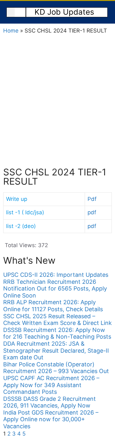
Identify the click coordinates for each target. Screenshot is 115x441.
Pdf (92, 199)
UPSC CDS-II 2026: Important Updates (55, 274)
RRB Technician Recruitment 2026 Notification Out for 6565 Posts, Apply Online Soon (55, 288)
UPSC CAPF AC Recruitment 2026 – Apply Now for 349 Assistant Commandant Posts (51, 385)
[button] (11, 12)
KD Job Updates (64, 12)
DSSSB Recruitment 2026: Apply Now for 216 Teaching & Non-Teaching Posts (57, 333)
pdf (92, 212)
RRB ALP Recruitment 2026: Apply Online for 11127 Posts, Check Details (53, 305)
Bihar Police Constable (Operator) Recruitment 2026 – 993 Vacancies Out (56, 368)
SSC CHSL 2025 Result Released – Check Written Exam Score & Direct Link (57, 320)
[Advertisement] (57, 100)
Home (11, 30)
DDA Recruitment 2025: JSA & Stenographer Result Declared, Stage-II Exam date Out (56, 350)
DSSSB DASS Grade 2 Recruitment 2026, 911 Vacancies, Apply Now (49, 402)
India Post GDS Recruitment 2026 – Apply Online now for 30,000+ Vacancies (50, 419)
